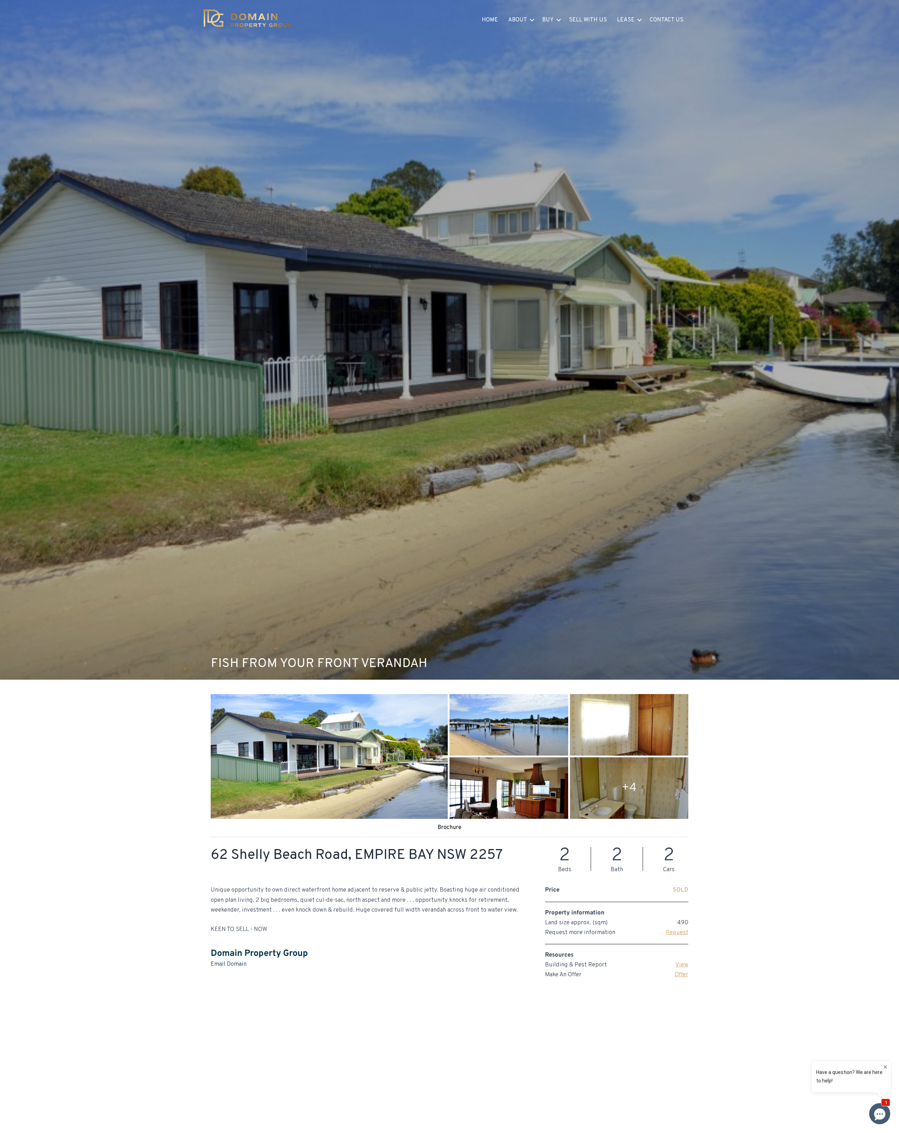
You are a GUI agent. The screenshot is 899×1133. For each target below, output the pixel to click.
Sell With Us (588, 20)
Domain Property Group (259, 953)
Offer (681, 975)
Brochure (449, 827)
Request (677, 933)
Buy (548, 20)
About (517, 20)
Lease (626, 20)
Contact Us (666, 20)
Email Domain (229, 964)
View (681, 965)
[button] (532, 20)
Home (490, 20)
